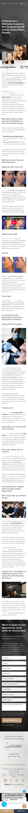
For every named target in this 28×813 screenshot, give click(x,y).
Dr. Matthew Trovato (19, 567)
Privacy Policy (17, 715)
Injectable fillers (6, 433)
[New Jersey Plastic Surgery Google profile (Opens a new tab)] (17, 780)
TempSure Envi (6, 412)
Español (14, 776)
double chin (13, 291)
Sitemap (5, 775)
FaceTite (13, 278)
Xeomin (8, 476)
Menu (24, 3)
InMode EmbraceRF (9, 239)
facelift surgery (8, 77)
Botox (3, 456)
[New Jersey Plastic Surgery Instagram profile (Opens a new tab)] (5, 780)
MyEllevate (4, 190)
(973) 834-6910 (7, 725)
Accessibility (21, 775)
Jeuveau (15, 476)
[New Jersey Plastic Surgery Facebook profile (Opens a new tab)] (11, 780)
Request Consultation (10, 720)
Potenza (4, 368)
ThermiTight (14, 301)
